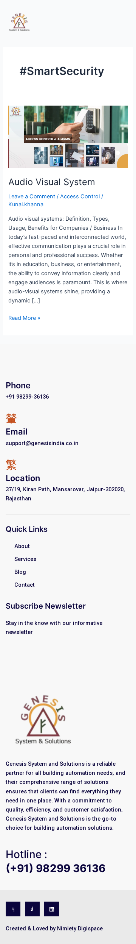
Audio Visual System (51, 181)
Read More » (24, 317)
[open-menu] (125, 21)
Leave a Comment (31, 196)
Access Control (80, 196)
